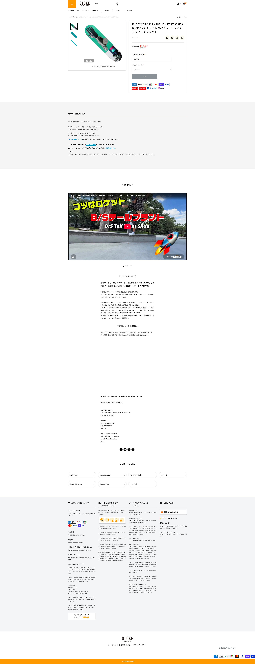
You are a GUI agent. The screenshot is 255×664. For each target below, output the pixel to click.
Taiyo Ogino (164, 475)
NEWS (118, 10)
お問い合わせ (112, 645)
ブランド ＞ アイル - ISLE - (79, 17)
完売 (144, 76)
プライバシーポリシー (140, 645)
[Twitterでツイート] (177, 37)
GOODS (84, 10)
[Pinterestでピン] (172, 37)
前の (179, 17)
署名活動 (107, 310)
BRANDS (95, 10)
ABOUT (107, 10)
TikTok (103, 441)
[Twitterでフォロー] (125, 449)
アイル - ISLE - (91, 17)
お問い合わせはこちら (169, 512)
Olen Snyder (134, 484)
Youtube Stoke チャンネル (109, 439)
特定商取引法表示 (124, 645)
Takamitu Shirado (136, 475)
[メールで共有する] (182, 37)
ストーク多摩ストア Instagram (110, 436)
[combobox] (104, 4)
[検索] (116, 4)
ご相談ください (110, 148)
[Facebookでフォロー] (121, 449)
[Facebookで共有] (167, 37)
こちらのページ (91, 144)
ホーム (69, 17)
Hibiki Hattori (74, 475)
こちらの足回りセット (75, 139)
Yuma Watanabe (105, 475)
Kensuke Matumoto (76, 484)
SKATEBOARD (72, 10)
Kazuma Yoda (104, 484)
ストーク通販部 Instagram (109, 433)
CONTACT (130, 10)
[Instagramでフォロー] (129, 450)
